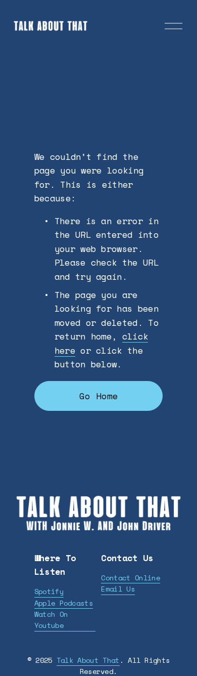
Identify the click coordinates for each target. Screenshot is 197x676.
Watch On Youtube (51, 619)
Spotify (49, 591)
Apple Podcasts (63, 603)
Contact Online (130, 577)
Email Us (118, 588)
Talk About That (88, 660)
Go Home (98, 396)
